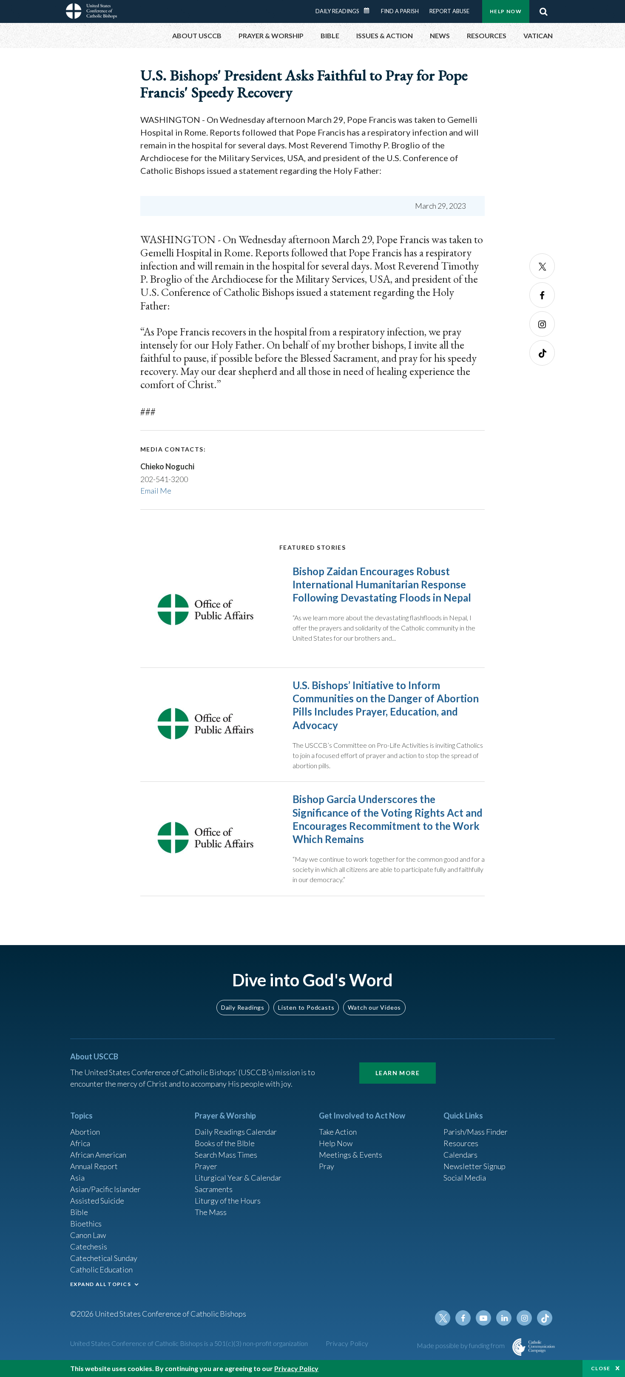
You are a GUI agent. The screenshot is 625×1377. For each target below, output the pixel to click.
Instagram (542, 324)
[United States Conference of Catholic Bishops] (91, 12)
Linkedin (503, 1318)
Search (543, 11)
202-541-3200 (164, 479)
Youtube (483, 1318)
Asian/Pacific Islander (105, 1189)
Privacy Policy (347, 1343)
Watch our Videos (374, 1007)
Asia (77, 1177)
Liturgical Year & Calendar (238, 1177)
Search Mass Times (226, 1154)
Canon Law (88, 1235)
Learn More (397, 1072)
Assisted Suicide (97, 1200)
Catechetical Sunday (103, 1258)
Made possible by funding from (461, 1345)
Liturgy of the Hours (228, 1200)
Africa (80, 1143)
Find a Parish (400, 11)
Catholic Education (101, 1269)
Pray (326, 1166)
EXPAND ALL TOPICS (100, 1284)
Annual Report (94, 1166)
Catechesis (88, 1246)
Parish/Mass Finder (475, 1131)
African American (98, 1154)
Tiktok (542, 353)
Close (601, 1368)
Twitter (542, 266)
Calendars (460, 1154)
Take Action (338, 1131)
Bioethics (86, 1223)
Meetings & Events (350, 1154)
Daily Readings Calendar (369, 10)
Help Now (506, 11)
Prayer (206, 1166)
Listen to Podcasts (306, 1007)
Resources (460, 1143)
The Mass (211, 1212)
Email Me (155, 490)
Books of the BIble (225, 1143)
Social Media (464, 1177)
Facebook (542, 295)
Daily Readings (337, 11)
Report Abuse (449, 11)
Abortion (85, 1131)
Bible (79, 1212)
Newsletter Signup (474, 1166)
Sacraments (214, 1189)
